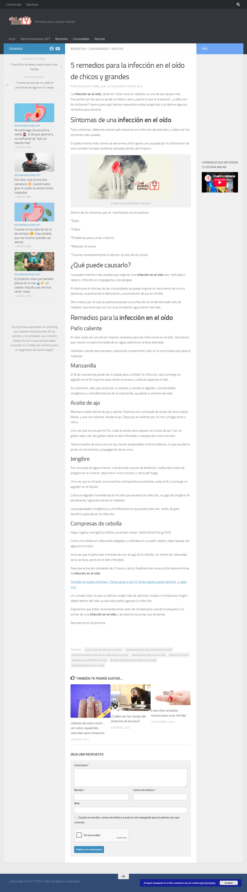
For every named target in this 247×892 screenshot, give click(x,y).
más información (207, 883)
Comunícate (13, 4)
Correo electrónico (144, 790)
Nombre (79, 790)
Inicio (12, 39)
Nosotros (32, 4)
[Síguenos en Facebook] (52, 48)
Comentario (81, 765)
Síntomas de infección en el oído (88, 665)
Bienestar (61, 39)
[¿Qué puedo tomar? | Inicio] (20, 20)
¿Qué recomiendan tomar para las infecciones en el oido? (100, 655)
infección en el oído (178, 655)
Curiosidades (81, 39)
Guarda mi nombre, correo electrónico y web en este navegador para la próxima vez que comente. (127, 820)
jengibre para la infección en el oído (89, 660)
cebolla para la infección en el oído (149, 655)
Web (77, 803)
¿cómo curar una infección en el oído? (103, 649)
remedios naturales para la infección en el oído (133, 660)
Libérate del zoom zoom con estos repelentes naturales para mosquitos (88, 728)
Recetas (100, 39)
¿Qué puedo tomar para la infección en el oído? (149, 649)
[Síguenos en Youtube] (57, 48)
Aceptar (229, 882)
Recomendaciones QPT (35, 39)
